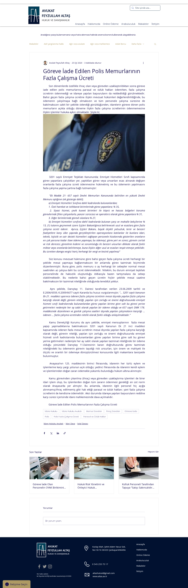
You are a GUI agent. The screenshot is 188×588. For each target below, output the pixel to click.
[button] (155, 44)
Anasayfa (140, 544)
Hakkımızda (141, 549)
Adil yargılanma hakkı (54, 44)
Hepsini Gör (153, 451)
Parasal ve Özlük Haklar (94, 416)
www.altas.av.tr (100, 576)
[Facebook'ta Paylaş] (44, 433)
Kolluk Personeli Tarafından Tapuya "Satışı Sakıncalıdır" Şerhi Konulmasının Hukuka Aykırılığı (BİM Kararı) (138, 486)
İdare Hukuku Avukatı (72, 411)
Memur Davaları (94, 411)
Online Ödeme (143, 555)
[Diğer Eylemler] (143, 63)
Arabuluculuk (142, 560)
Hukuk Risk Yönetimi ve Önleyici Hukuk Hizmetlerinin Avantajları (91, 486)
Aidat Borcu (120, 44)
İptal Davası (82, 423)
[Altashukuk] (39, 566)
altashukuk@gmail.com (104, 573)
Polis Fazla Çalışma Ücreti (66, 416)
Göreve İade (131, 411)
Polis (47, 416)
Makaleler (33, 44)
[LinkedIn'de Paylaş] (58, 433)
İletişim (139, 571)
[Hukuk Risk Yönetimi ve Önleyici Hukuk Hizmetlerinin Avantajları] (94, 468)
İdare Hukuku (51, 411)
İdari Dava (70, 423)
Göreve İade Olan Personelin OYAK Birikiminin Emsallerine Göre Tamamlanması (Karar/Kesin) (49, 486)
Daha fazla (136, 44)
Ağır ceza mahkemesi (100, 44)
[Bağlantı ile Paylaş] (64, 433)
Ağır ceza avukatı (77, 44)
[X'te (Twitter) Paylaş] (51, 433)
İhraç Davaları (113, 411)
